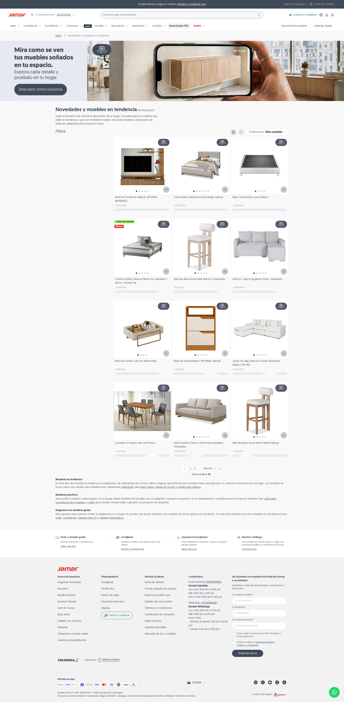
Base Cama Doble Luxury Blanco (251, 197)
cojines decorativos (189, 487)
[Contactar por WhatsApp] (334, 692)
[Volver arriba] (334, 680)
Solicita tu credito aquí (132, 549)
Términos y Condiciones (158, 608)
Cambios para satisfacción (72, 640)
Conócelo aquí (249, 549)
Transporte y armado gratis (73, 634)
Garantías (63, 627)
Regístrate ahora (247, 653)
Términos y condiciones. (247, 645)
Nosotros (63, 589)
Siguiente (207, 469)
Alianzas (105, 608)
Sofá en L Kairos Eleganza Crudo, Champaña (257, 279)
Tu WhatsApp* (239, 607)
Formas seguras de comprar (161, 589)
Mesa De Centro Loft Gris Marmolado (136, 361)
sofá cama (270, 499)
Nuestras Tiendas (67, 601)
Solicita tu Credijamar (305, 15)
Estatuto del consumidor (158, 601)
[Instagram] (256, 682)
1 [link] (184, 469)
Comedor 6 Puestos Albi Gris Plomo (135, 443)
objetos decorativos (112, 518)
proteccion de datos (265, 642)
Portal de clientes (154, 582)
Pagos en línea (153, 621)
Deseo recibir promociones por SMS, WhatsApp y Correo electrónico (259, 635)
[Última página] (219, 468)
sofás (59, 518)
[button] (332, 15)
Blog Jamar (64, 614)
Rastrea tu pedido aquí (157, 595)
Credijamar (107, 582)
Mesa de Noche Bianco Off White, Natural (197, 361)
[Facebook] (263, 682)
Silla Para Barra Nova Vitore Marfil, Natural (256, 443)
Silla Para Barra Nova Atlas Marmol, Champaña (199, 279)
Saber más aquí (68, 546)
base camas (147, 487)
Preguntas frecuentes (69, 582)
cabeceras (127, 487)
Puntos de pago (110, 595)
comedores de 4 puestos (71, 502)
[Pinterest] (277, 682)
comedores (70, 518)
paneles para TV (87, 518)
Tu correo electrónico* (243, 620)
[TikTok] (284, 682)
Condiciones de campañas (160, 614)
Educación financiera (112, 601)
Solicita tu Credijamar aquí (191, 4)
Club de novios (66, 608)
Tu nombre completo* (242, 595)
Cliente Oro (107, 589)
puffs (91, 502)
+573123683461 (209, 603)
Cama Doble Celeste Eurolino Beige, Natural (198, 197)
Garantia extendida (155, 627)
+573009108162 (213, 582)
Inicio (58, 36)
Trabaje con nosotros (70, 621)
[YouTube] (270, 682)
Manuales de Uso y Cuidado (160, 634)
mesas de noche (165, 487)
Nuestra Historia (66, 595)
